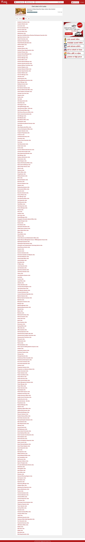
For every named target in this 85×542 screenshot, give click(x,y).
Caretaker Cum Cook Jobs (23, 93)
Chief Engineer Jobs (22, 104)
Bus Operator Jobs (22, 85)
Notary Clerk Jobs (21, 318)
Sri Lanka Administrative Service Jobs (26, 464)
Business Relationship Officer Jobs (25, 89)
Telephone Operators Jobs (23, 504)
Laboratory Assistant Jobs (23, 269)
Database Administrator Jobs (24, 157)
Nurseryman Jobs (21, 324)
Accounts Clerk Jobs (22, 29)
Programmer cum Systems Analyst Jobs (26, 369)
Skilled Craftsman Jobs (22, 453)
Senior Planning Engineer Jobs (24, 444)
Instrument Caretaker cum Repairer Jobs (26, 254)
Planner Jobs (20, 342)
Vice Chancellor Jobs (22, 521)
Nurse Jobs (20, 320)
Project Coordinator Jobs (23, 374)
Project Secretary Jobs (22, 387)
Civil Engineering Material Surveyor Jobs (26, 123)
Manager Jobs (21, 303)
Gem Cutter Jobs (21, 215)
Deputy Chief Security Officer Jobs (25, 162)
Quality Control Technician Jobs (24, 397)
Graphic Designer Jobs (22, 221)
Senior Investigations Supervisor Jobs (26, 440)
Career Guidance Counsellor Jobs (25, 91)
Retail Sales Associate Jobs (23, 417)
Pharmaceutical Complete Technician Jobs (27, 335)
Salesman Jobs (21, 425)
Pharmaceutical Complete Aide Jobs (25, 333)
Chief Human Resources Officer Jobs (25, 112)
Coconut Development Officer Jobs (25, 129)
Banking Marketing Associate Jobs (25, 80)
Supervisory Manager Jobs (23, 483)
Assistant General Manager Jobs (24, 54)
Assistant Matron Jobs (22, 59)
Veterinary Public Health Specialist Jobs (26, 519)
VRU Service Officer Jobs (23, 524)
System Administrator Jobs (23, 489)
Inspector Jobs (21, 249)
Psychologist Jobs (22, 389)
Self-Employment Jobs (22, 429)
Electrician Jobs (21, 181)
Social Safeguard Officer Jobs (24, 455)
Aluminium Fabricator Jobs (23, 40)
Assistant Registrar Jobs (23, 67)
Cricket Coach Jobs (22, 145)
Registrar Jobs (21, 406)
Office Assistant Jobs (22, 329)
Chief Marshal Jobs (22, 117)
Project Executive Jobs (22, 378)
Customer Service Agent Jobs (24, 151)
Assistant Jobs (21, 46)
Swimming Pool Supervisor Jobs (24, 487)
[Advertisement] (74, 13)
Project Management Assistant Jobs (25, 382)
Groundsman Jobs (21, 224)
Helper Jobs (20, 232)
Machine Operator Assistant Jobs (25, 297)
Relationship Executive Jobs (24, 410)
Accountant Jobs (21, 25)
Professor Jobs (21, 365)
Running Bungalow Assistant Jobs (25, 419)
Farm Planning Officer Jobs (23, 198)
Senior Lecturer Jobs (22, 442)
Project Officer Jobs (22, 386)
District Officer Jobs (22, 172)
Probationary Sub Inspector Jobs (25, 359)
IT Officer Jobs (21, 264)
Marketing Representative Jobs (24, 307)
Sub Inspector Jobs (22, 478)
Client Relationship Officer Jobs (24, 127)
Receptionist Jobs (21, 402)
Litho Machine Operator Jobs (24, 290)
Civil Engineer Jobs (22, 121)
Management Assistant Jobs (24, 301)
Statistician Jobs (21, 466)
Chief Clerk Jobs (21, 102)
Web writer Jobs (21, 528)
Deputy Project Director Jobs (24, 166)
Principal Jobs (21, 354)
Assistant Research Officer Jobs (24, 69)
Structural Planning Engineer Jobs (25, 476)
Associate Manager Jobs (23, 74)
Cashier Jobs (20, 97)
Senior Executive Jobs (22, 438)
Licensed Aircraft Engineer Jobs (24, 286)
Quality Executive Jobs (22, 399)
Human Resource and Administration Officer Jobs (28, 237)
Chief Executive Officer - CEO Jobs (25, 108)
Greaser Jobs (20, 222)
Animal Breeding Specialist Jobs (24, 42)
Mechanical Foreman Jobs (23, 314)
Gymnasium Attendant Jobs (23, 226)
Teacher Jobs (20, 491)
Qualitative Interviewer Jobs (23, 393)
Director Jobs (20, 168)
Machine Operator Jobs (23, 296)
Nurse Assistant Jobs (22, 322)
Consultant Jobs (21, 138)
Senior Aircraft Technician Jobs (24, 431)
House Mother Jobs (22, 234)
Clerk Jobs (20, 125)
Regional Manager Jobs (23, 404)
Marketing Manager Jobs (23, 305)
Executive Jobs (21, 191)
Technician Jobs (21, 500)
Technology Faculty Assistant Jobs (25, 502)
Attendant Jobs (21, 76)
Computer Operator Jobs (23, 130)
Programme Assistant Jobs (23, 367)
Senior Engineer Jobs (22, 436)
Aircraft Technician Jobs (23, 39)
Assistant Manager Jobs (23, 57)
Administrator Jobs (22, 33)
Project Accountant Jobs (23, 371)
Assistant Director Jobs (23, 48)
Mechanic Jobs (21, 312)
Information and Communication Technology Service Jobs (30, 245)
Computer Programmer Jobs (23, 132)
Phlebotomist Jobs (22, 341)
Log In (82, 2)
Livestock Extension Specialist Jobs (25, 294)
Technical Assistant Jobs (23, 493)
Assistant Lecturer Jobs (23, 55)
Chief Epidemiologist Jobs (23, 106)
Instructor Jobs (21, 251)
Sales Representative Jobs (23, 423)
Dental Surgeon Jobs (22, 160)
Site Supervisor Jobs (22, 451)
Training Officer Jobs (22, 508)
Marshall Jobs (21, 309)
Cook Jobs (20, 142)
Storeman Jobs (21, 474)
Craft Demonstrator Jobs (23, 144)
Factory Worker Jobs (22, 194)
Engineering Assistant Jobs (23, 187)
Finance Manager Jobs (22, 207)
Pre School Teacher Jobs (23, 352)
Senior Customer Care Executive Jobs (26, 434)
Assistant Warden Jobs (22, 72)
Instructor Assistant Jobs (23, 252)
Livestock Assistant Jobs (23, 292)
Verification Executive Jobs (23, 517)
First (17, 18)
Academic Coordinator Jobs (23, 22)
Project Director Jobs (22, 376)
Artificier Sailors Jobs (22, 44)
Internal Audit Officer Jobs (23, 258)
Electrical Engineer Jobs (23, 179)
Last (28, 18)
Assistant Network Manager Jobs (25, 61)
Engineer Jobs (21, 185)
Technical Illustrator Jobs (23, 494)
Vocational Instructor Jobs (23, 523)
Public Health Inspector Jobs (24, 391)
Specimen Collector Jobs (23, 461)
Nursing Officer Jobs (22, 326)
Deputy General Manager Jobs (24, 164)
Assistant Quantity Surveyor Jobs (25, 63)
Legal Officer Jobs (21, 281)
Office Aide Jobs (21, 327)
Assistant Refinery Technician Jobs (25, 65)
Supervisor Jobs (21, 481)
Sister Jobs (20, 449)
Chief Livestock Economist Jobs (24, 114)
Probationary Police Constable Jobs (25, 357)
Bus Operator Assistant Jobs (24, 87)
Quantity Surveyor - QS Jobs (24, 401)
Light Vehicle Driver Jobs (23, 288)
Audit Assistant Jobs (22, 78)
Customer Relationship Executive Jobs (26, 149)
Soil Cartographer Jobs (22, 457)
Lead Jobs (20, 277)
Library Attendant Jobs (22, 284)
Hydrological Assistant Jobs (24, 241)
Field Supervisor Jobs (22, 206)
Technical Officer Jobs (22, 496)
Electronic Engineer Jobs (23, 183)
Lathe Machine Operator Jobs (24, 275)
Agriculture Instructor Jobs (23, 37)
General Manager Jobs (22, 217)
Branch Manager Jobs (22, 82)
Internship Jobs (21, 262)
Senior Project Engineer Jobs (24, 446)
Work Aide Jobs (21, 532)
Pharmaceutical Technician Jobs (24, 337)
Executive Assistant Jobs (23, 192)
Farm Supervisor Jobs (22, 200)
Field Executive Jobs (22, 202)
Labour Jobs (20, 273)
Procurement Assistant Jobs (24, 361)
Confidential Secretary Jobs (23, 136)
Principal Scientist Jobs (23, 356)
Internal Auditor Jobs (22, 260)
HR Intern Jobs (21, 236)
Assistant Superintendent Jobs (24, 70)
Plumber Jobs (20, 348)
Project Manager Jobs (22, 384)
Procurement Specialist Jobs (24, 363)
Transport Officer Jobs (22, 513)
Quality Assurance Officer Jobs (24, 395)
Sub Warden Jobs (21, 479)
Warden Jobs (20, 526)
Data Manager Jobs (22, 155)
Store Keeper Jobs (21, 470)
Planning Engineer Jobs (23, 344)
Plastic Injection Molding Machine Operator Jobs (28, 346)
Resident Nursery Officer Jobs (24, 416)
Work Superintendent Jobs (23, 534)
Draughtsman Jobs (22, 174)
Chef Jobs (20, 99)
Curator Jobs (20, 147)
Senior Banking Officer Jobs (23, 433)
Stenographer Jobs (22, 468)
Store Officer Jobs (21, 472)
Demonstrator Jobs (22, 159)
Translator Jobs (21, 509)
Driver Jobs (20, 177)
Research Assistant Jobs (23, 414)
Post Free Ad (75, 2)
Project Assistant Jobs (22, 372)
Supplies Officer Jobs (22, 485)
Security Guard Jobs (22, 427)
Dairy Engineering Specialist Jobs (25, 153)
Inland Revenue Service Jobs (24, 247)
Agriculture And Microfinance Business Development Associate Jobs (32, 35)
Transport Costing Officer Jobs (24, 511)
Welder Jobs (20, 530)
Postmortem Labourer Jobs (23, 350)
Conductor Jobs (21, 134)
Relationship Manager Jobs (23, 412)
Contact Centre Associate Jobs (24, 140)
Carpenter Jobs (21, 95)
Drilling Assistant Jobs (22, 175)
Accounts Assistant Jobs (23, 27)
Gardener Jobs (21, 213)
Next (26, 18)
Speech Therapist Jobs (22, 463)
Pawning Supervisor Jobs (23, 331)
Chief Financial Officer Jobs (23, 110)
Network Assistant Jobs (23, 316)
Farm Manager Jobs (22, 196)
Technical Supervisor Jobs (23, 498)
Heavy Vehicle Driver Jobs (23, 230)
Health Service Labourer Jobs (24, 228)
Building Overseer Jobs (23, 84)
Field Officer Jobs (21, 204)
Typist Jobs (20, 515)
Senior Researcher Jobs (23, 448)
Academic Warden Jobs (23, 24)
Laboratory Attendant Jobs (23, 271)
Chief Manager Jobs (22, 115)
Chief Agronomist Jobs (22, 100)
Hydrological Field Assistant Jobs (25, 243)
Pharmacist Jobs (21, 339)
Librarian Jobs (21, 282)
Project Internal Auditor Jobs (24, 380)
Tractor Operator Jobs (22, 506)
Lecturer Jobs (20, 279)
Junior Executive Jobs (22, 266)
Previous (20, 18)
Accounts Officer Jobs (22, 31)
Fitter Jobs (20, 211)
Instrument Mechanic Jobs (23, 256)
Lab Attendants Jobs (22, 267)
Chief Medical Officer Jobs (23, 119)
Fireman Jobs (20, 209)
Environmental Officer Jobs (23, 189)
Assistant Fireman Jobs (23, 52)
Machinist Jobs (21, 299)
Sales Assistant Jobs (22, 421)
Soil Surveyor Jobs (22, 459)
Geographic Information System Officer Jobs (27, 219)
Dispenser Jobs (21, 170)
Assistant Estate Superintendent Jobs (26, 50)
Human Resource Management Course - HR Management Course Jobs (32, 239)
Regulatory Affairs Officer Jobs (24, 408)
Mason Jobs (20, 311)
